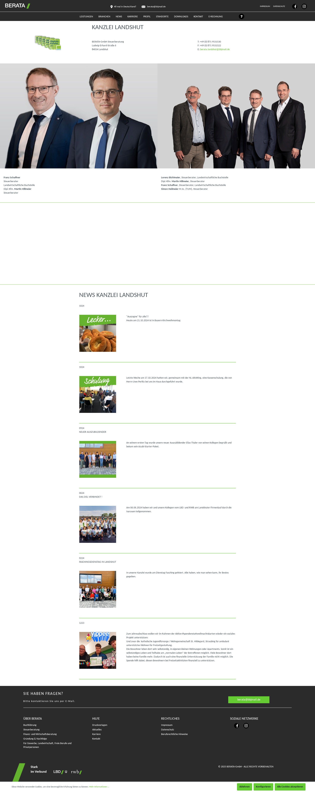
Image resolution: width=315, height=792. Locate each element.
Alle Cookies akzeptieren (290, 786)
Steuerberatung (31, 729)
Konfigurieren (263, 786)
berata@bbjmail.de (248, 699)
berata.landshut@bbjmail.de (215, 49)
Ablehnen (244, 786)
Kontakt (96, 738)
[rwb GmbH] (75, 772)
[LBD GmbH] (59, 772)
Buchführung (29, 725)
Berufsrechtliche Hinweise (174, 734)
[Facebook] (293, 6)
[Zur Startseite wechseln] (14, 5)
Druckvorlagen (99, 725)
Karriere (96, 734)
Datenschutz (279, 6)
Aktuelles (97, 729)
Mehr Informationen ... (99, 787)
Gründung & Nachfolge (35, 738)
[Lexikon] (239, 17)
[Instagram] (302, 6)
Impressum (265, 6)
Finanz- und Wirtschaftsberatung (40, 734)
